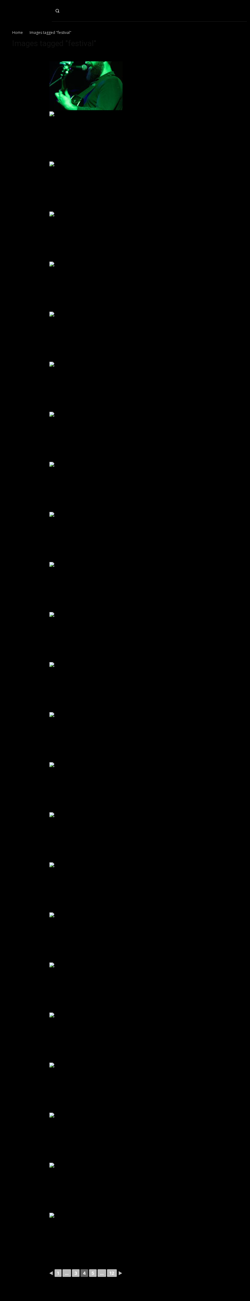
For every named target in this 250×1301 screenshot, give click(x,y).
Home (17, 32)
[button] (62, 10)
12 (111, 1273)
